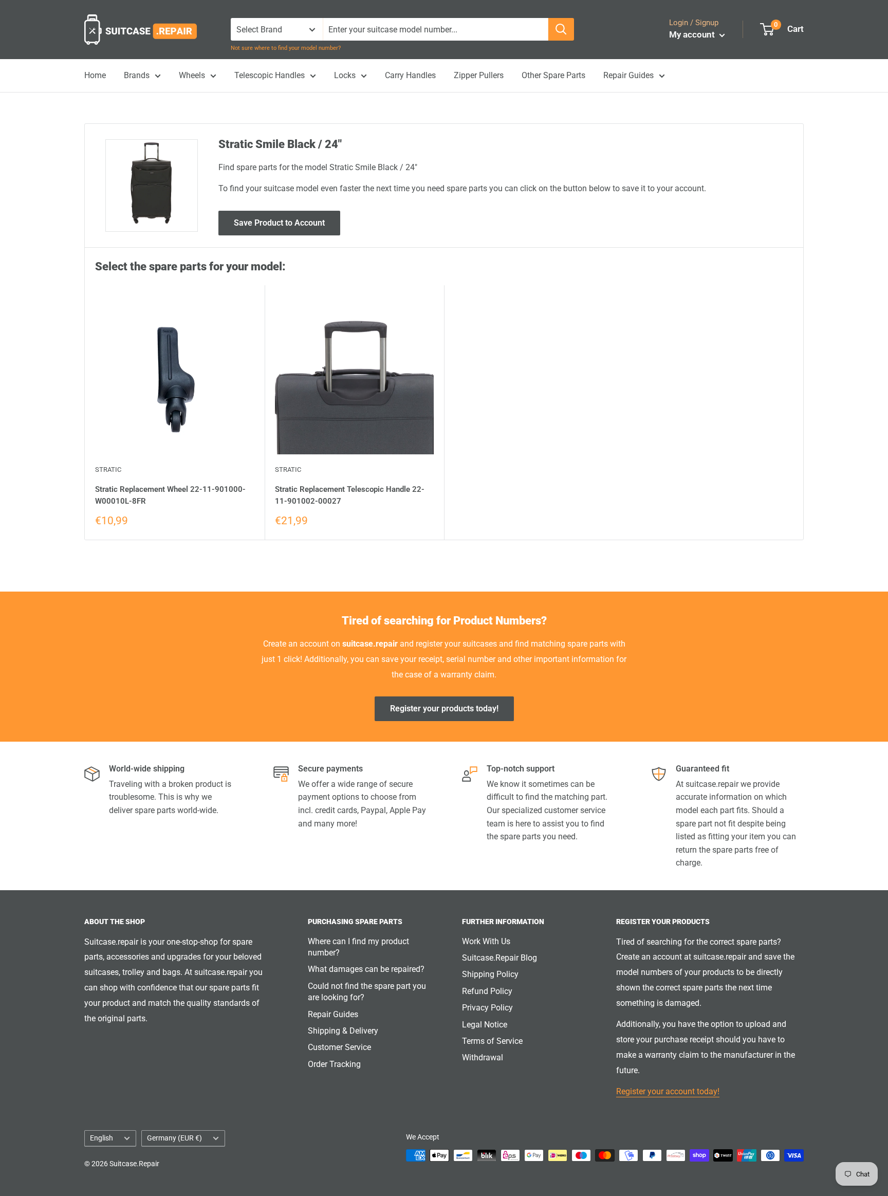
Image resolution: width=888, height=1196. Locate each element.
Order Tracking (334, 1064)
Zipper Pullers (479, 75)
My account (693, 34)
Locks (345, 75)
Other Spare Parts (553, 75)
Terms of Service (492, 1041)
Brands (137, 75)
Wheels (192, 75)
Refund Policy (487, 991)
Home (95, 75)
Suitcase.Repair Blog (499, 958)
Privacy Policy (487, 1008)
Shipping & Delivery (343, 1031)
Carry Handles (410, 75)
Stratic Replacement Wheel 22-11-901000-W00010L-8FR (170, 495)
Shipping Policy (490, 974)
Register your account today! (667, 1091)
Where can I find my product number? (358, 947)
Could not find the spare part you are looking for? (367, 991)
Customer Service (339, 1047)
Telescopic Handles (269, 75)
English (101, 1138)
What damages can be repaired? (366, 969)
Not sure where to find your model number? (286, 48)
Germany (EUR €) (174, 1138)
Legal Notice (484, 1024)
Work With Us (486, 941)
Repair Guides (628, 75)
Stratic (108, 469)
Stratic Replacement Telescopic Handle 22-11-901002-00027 (349, 495)
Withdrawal (482, 1057)
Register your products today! (444, 708)
